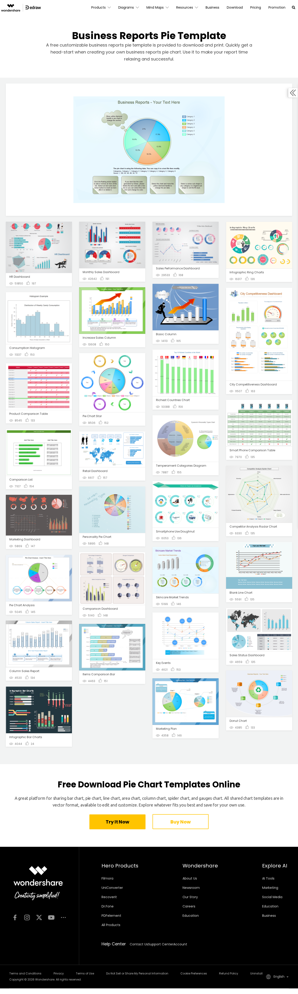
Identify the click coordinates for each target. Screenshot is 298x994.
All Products (111, 925)
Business (269, 915)
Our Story (190, 897)
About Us (190, 878)
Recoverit (109, 897)
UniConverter (112, 887)
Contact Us (139, 944)
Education (191, 915)
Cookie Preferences (193, 973)
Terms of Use (85, 973)
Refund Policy (228, 973)
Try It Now (117, 822)
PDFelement (111, 915)
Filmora (107, 878)
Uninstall (256, 973)
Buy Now (180, 822)
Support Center (160, 944)
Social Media (272, 897)
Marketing (270, 887)
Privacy (59, 973)
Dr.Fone (108, 906)
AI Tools (268, 878)
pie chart (171, 52)
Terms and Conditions (25, 973)
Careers (189, 906)
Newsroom (191, 887)
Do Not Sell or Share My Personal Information (137, 973)
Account (180, 944)
